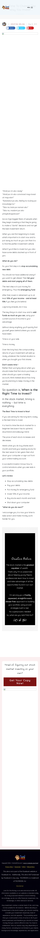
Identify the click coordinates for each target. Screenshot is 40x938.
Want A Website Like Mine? (30, 863)
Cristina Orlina (18, 24)
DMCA (24, 867)
